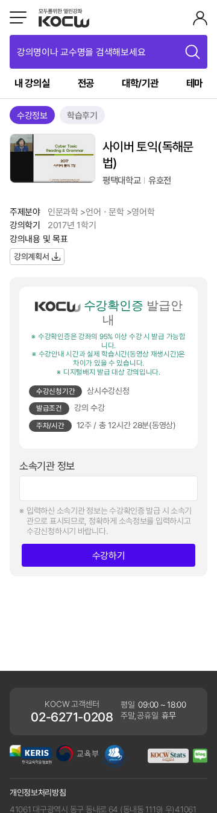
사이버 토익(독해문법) (147, 154)
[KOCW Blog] (200, 759)
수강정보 (32, 115)
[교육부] (77, 758)
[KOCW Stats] (168, 759)
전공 (86, 83)
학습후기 (82, 115)
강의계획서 (31, 256)
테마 (194, 83)
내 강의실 (32, 83)
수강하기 (108, 555)
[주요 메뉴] (18, 17)
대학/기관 (140, 83)
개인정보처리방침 (38, 792)
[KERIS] (31, 761)
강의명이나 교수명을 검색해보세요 (81, 51)
